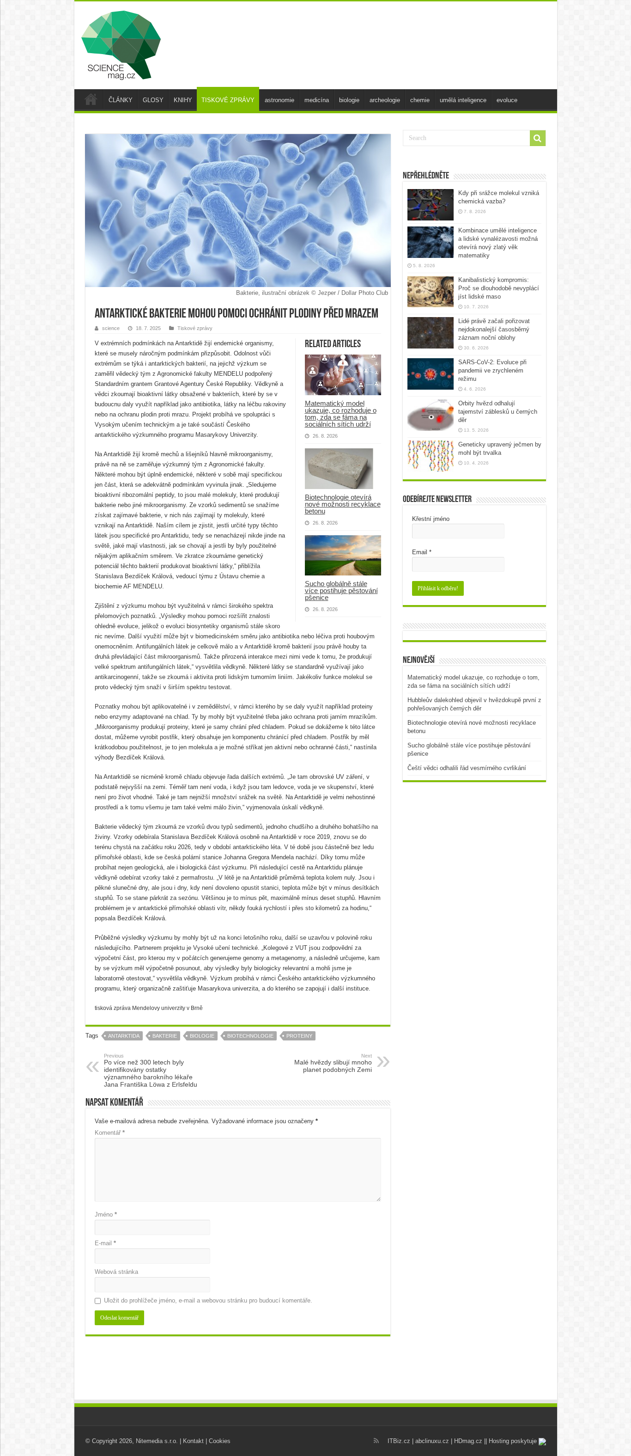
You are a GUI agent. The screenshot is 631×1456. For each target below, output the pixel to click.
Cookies (220, 1441)
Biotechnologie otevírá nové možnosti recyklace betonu (343, 504)
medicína (316, 100)
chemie (420, 100)
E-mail (105, 1243)
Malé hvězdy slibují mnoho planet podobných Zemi (333, 1063)
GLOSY (153, 100)
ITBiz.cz (399, 1441)
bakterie (164, 1036)
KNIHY (183, 100)
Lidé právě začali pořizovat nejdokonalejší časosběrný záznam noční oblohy (494, 329)
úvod (91, 99)
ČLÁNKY (121, 100)
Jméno (106, 1214)
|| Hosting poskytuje (511, 1441)
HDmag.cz (468, 1441)
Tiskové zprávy (194, 328)
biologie (349, 100)
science (111, 328)
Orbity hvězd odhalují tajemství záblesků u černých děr (497, 411)
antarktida (124, 1036)
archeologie (385, 100)
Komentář (110, 1132)
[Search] (538, 138)
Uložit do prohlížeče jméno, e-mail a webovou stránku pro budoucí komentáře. (208, 1300)
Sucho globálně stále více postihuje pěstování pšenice (341, 590)
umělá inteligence (463, 100)
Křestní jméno (430, 518)
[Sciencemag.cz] (121, 43)
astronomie (279, 100)
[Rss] (376, 1440)
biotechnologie (250, 1036)
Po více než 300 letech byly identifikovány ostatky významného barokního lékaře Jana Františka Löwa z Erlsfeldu (150, 1070)
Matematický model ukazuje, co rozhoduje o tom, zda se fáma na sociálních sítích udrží (340, 413)
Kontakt (193, 1441)
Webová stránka (116, 1271)
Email (421, 552)
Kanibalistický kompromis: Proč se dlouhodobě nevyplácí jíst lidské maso (498, 288)
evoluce (507, 100)
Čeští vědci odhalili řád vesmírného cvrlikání (466, 768)
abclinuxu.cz (432, 1441)
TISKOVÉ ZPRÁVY (228, 100)
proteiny (299, 1036)
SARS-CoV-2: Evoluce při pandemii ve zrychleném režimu (492, 370)
